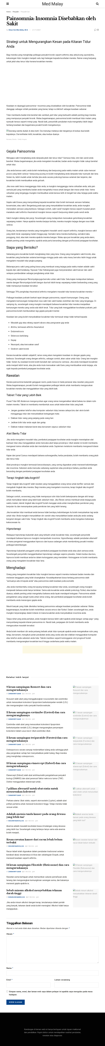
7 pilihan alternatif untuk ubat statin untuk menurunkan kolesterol (32, 790)
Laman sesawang (62, 980)
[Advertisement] (52, 84)
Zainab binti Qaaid (14, 693)
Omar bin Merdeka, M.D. (18, 30)
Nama (9, 968)
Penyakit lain (25, 12)
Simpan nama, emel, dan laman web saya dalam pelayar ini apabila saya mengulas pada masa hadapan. (50, 993)
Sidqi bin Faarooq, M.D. (16, 821)
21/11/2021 (36, 30)
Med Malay (52, 4)
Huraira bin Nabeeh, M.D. (16, 897)
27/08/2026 (27, 693)
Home (8, 12)
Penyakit (16, 12)
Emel (9, 980)
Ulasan (10, 934)
